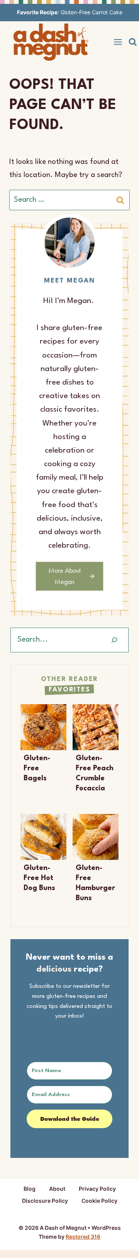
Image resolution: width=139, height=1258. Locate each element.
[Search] (114, 640)
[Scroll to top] (118, 1241)
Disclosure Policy (45, 1200)
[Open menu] (118, 42)
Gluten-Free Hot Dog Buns (39, 878)
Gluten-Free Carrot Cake (91, 12)
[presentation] (43, 727)
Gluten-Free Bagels (37, 768)
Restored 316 (83, 1236)
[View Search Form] (133, 42)
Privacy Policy (97, 1188)
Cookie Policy (99, 1200)
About (57, 1188)
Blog (30, 1188)
